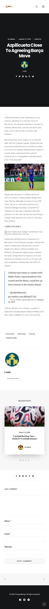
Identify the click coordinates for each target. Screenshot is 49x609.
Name (8, 521)
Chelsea (32, 334)
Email (8, 534)
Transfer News (11, 338)
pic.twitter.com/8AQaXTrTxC (22, 296)
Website (8, 547)
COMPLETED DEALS (13, 226)
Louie (24, 71)
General (12, 39)
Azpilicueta (10, 334)
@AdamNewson (18, 292)
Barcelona (22, 334)
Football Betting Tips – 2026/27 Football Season (24, 437)
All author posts (13, 378)
